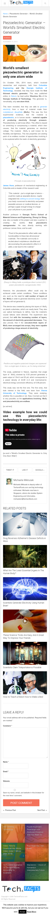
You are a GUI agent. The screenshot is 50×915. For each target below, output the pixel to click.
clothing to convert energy (30, 198)
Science (7, 38)
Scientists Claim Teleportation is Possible (22, 667)
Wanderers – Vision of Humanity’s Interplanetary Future (36, 867)
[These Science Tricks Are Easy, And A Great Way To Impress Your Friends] (25, 621)
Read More (31, 911)
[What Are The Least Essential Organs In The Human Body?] (25, 556)
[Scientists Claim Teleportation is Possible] (25, 653)
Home (5, 13)
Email (6, 771)
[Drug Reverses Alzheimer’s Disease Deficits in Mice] (25, 524)
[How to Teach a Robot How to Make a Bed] (25, 682)
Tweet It (10, 470)
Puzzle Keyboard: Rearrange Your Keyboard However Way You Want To (35, 831)
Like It (25, 470)
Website (6, 781)
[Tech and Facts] (21, 3)
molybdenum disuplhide (12, 112)
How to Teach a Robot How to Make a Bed (23, 697)
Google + (39, 470)
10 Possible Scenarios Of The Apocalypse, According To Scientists (12, 869)
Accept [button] (22, 912)
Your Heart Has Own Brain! (35, 847)
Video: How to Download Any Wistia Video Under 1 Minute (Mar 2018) (12, 850)
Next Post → (42, 810)
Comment (7, 726)
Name (6, 762)
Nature (13, 96)
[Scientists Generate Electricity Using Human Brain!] (25, 588)
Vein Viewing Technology (8, 828)
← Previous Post (9, 810)
